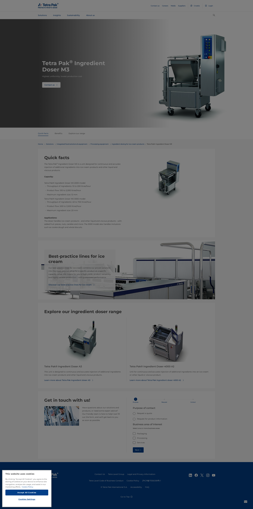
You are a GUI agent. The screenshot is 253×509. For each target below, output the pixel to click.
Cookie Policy (27, 487)
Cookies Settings (26, 499)
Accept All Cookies (26, 492)
